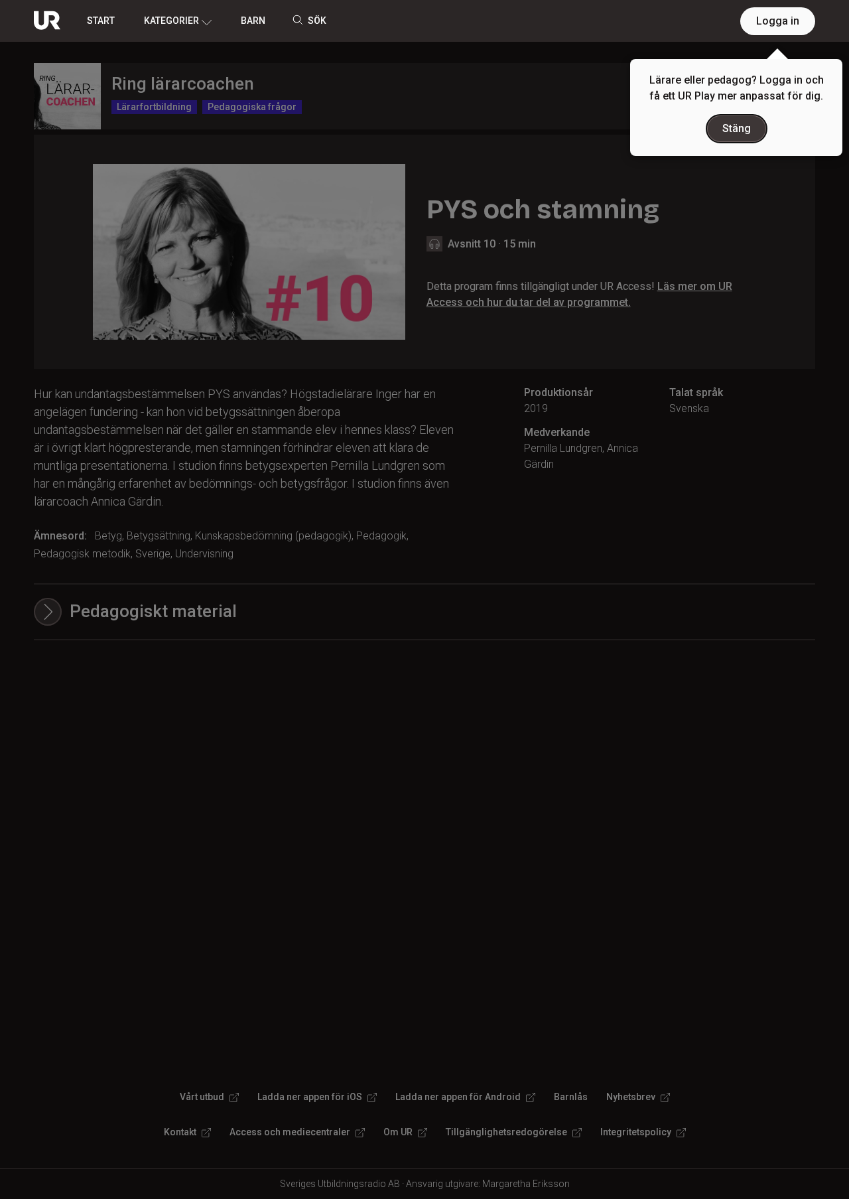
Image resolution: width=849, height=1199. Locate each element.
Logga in (777, 21)
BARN (253, 20)
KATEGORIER (171, 20)
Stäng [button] (736, 128)
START (101, 20)
